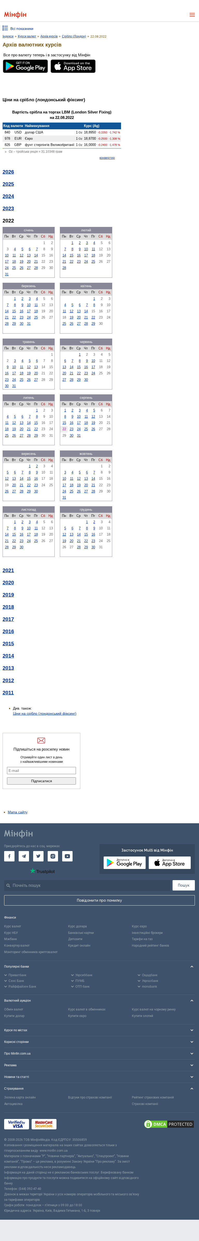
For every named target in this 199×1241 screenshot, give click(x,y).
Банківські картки (81, 933)
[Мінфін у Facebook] (9, 856)
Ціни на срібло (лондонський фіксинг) (44, 713)
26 (21, 268)
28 (36, 268)
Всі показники (21, 28)
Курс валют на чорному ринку (154, 1009)
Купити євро (77, 1016)
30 (21, 324)
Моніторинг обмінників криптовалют (31, 952)
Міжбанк (10, 939)
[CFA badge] (70, 1125)
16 (79, 255)
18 (14, 262)
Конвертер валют (17, 945)
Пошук (183, 885)
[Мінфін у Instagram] (53, 856)
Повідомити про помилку (99, 900)
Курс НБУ (11, 933)
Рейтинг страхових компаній (153, 1097)
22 (71, 262)
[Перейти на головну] (15, 15)
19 (21, 262)
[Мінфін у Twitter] (38, 856)
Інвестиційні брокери (147, 933)
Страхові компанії (145, 1104)
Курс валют (12, 926)
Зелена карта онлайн (20, 1097)
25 (14, 268)
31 (7, 274)
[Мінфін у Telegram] (24, 856)
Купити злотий (142, 1016)
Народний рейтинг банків (150, 945)
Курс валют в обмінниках (86, 1009)
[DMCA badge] (169, 1125)
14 (36, 255)
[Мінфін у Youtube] (67, 856)
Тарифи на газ (142, 939)
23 (79, 262)
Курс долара (77, 926)
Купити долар (14, 1016)
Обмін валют (13, 1009)
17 (7, 262)
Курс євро (139, 926)
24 (7, 268)
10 (7, 255)
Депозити (75, 939)
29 (14, 324)
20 (29, 262)
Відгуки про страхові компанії (90, 1097)
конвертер (107, 158)
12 (21, 255)
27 (29, 268)
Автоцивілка (13, 1104)
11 (14, 255)
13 (29, 255)
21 (36, 262)
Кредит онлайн (79, 945)
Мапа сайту (17, 812)
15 (71, 255)
